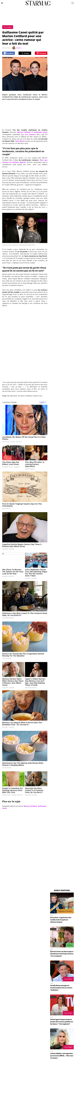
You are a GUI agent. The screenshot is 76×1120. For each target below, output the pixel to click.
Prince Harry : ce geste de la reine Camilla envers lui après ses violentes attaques (60, 919)
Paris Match (20, 141)
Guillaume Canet (40, 132)
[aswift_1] (38, 20)
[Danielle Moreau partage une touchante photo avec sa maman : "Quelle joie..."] (62, 971)
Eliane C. (19, 48)
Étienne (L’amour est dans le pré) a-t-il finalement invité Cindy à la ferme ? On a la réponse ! (62, 953)
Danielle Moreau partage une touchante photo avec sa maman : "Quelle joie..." (61, 987)
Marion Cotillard (24, 132)
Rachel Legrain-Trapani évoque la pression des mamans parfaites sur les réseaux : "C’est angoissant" (61, 1021)
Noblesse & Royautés (65, 911)
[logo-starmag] (38, 3)
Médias (69, 945)
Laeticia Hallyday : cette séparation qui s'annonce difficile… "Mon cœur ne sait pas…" (61, 1055)
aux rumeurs (30, 134)
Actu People (68, 979)
